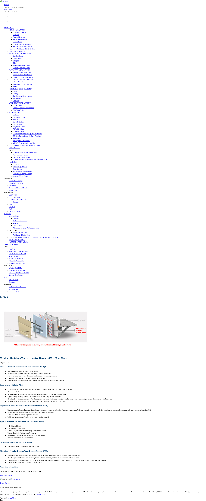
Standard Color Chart (20, 233)
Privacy (8, 483)
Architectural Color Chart (21, 235)
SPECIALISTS (14, 291)
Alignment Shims (19, 127)
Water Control (17, 98)
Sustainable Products (16, 183)
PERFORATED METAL (17, 51)
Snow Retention (18, 122)
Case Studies (17, 225)
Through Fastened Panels (21, 65)
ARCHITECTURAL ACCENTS (20, 103)
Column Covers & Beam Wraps (23, 108)
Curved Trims (17, 105)
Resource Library (14, 216)
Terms (2, 483)
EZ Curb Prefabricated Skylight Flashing (27, 136)
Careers (15, 202)
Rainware (16, 101)
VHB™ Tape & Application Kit (24, 143)
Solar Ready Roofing (20, 167)
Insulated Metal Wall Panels (22, 75)
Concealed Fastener (19, 32)
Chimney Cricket (18, 131)
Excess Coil (13, 190)
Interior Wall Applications (21, 82)
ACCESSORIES (14, 112)
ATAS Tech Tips (14, 256)
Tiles (14, 63)
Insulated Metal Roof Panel (22, 72)
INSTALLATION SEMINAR (19, 273)
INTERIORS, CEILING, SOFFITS (21, 79)
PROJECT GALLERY (17, 240)
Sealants (15, 119)
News (6, 277)
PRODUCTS (9, 28)
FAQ (10, 209)
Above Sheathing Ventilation (22, 171)
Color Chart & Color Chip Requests (25, 152)
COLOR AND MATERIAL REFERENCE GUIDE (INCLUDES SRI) (33, 237)
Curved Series (17, 42)
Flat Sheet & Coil (19, 117)
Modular (16, 35)
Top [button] (1, 500)
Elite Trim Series (18, 110)
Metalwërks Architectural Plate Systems (22, 49)
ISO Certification (14, 197)
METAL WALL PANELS (18, 30)
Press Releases (13, 280)
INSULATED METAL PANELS (20, 70)
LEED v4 (16, 164)
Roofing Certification (16, 275)
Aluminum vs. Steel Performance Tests (26, 228)
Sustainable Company (16, 181)
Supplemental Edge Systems (22, 96)
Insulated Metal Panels (20, 176)
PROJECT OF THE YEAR (18, 242)
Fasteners (16, 115)
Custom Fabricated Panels (21, 44)
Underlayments (18, 124)
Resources (7, 214)
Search (6, 5)
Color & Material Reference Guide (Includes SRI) (30, 160)
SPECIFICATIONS (11, 244)
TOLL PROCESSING (16, 261)
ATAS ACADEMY (15, 268)
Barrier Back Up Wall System (23, 77)
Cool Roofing (17, 169)
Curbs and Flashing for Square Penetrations (27, 134)
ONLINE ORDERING (17, 263)
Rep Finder (8, 9)
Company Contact (15, 211)
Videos (15, 223)
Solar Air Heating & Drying (22, 46)
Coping (15, 94)
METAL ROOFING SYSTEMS (20, 54)
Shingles (16, 61)
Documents (12, 185)
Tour (10, 204)
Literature (16, 218)
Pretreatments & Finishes (21, 157)
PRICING (12, 249)
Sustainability (13, 162)
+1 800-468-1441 (6, 475)
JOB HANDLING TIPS (17, 258)
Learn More (12, 498)
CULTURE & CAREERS (18, 200)
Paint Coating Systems (20, 155)
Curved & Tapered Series (21, 68)
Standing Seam (18, 56)
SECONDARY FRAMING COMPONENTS (24, 145)
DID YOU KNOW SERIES (18, 270)
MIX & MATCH (14, 148)
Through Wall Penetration (21, 141)
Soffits (15, 86)
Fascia (15, 91)
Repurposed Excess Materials (19, 188)
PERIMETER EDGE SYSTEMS (20, 89)
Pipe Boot (16, 138)
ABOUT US (13, 195)
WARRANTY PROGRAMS (19, 251)
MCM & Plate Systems (21, 39)
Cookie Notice (41, 494)
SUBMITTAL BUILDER (17, 254)
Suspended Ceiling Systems (22, 84)
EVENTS (12, 207)
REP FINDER (13, 289)
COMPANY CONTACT (17, 287)
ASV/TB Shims (18, 129)
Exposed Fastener (19, 37)
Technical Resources (20, 221)
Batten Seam (17, 58)
